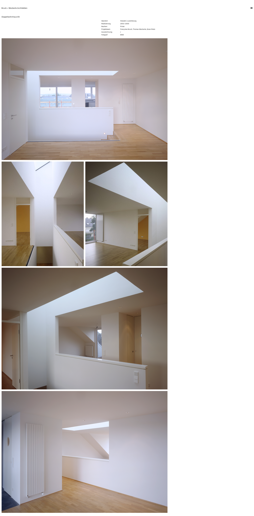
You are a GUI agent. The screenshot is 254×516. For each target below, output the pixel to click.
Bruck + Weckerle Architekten (14, 8)
